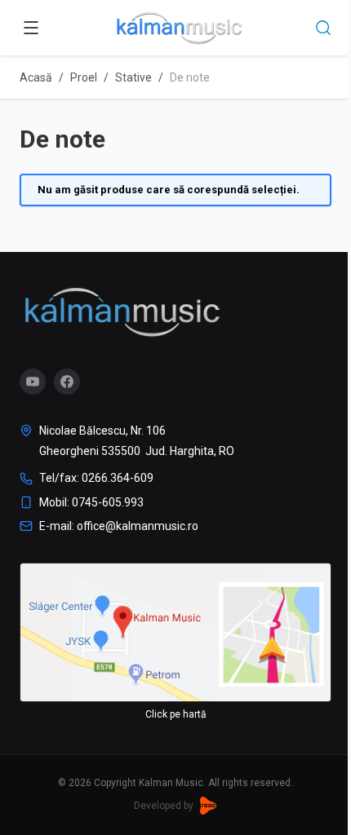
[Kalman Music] (122, 312)
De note (190, 77)
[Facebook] (67, 382)
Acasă (36, 77)
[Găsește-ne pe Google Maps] (175, 632)
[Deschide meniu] (31, 28)
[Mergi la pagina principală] (178, 28)
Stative (133, 77)
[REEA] (208, 806)
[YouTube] (33, 382)
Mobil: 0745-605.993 (91, 502)
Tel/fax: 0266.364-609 (96, 477)
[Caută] (323, 27)
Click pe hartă (176, 714)
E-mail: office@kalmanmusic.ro (118, 525)
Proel (83, 77)
